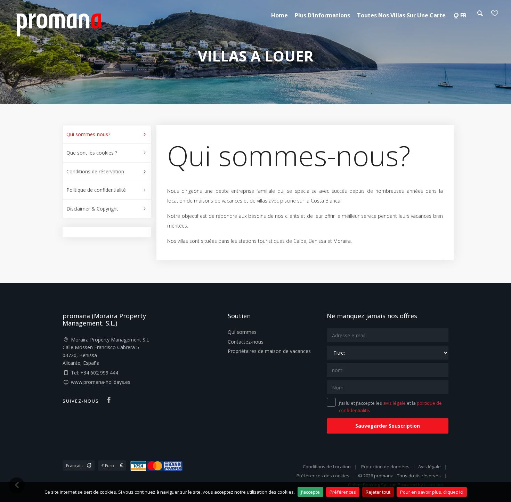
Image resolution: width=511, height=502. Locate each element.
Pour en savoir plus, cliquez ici (431, 492)
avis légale (394, 403)
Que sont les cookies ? (91, 152)
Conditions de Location (327, 466)
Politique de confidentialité (96, 190)
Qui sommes (242, 332)
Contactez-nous (245, 341)
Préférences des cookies (323, 475)
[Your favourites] (495, 15)
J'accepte (310, 492)
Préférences (343, 492)
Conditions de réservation (95, 171)
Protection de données (385, 466)
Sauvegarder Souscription (387, 425)
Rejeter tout (378, 492)
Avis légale (429, 466)
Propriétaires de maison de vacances (269, 351)
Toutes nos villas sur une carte (401, 15)
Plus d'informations (322, 15)
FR (463, 15)
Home (279, 15)
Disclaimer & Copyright (92, 208)
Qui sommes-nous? (88, 134)
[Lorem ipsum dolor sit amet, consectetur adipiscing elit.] (58, 23)
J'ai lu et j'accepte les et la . (390, 406)
